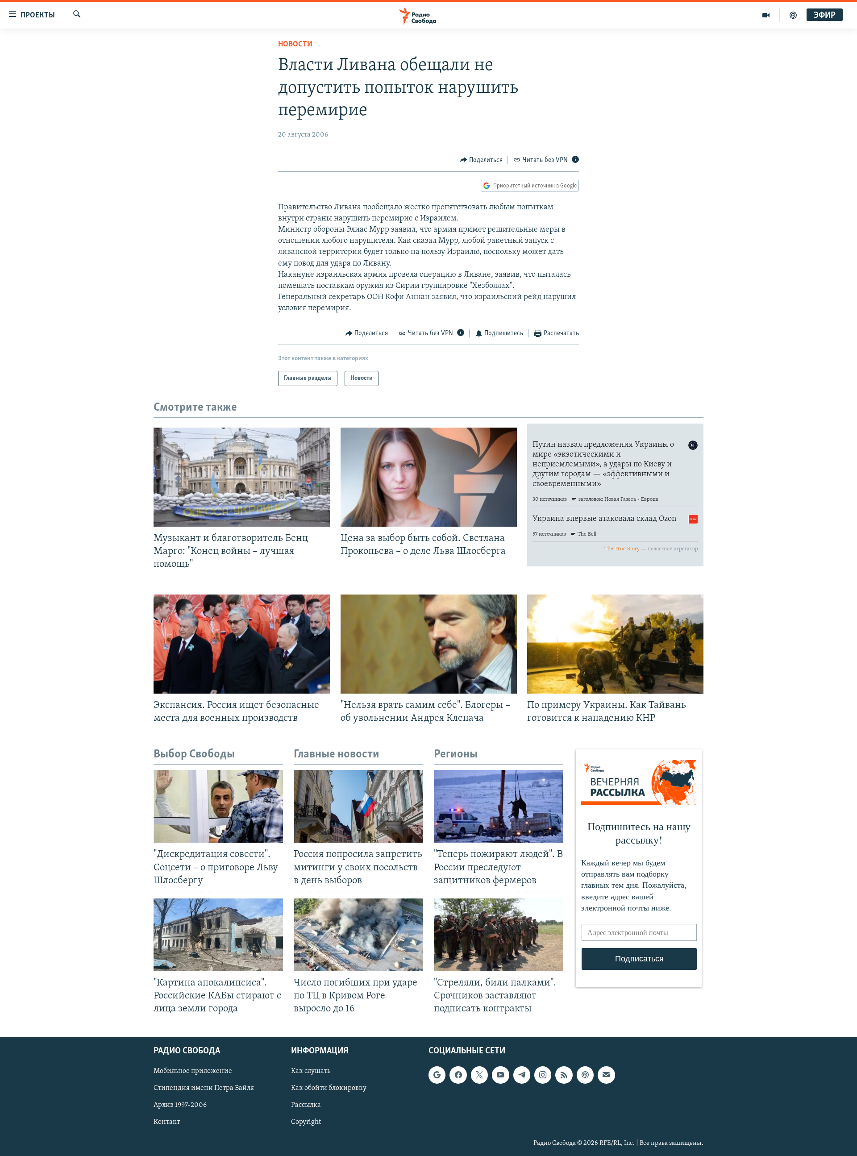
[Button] (481, 160)
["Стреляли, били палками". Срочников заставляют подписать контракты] (498, 934)
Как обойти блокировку (328, 1088)
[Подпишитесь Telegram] (521, 1075)
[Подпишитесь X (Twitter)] (479, 1075)
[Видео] (766, 15)
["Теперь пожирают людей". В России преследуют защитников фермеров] (498, 806)
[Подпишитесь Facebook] (457, 1075)
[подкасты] (793, 15)
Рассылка (306, 1105)
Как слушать (310, 1071)
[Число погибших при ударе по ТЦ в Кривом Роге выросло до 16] (358, 934)
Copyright (306, 1122)
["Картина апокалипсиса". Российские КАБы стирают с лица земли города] (218, 934)
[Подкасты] (585, 1075)
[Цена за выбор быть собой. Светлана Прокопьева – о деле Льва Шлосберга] (429, 477)
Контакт (167, 1122)
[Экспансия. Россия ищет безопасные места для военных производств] (242, 644)
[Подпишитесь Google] (436, 1075)
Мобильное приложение (193, 1071)
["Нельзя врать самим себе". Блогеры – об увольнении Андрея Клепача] (429, 644)
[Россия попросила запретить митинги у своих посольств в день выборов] (358, 806)
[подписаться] (606, 1075)
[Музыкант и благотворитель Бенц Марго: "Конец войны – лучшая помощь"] (242, 477)
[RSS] (563, 1075)
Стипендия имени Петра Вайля (204, 1088)
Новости (295, 45)
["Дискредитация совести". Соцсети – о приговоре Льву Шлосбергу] (218, 806)
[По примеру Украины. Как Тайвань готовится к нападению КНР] (615, 644)
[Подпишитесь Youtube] (500, 1075)
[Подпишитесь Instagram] (542, 1075)
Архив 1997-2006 (180, 1105)
